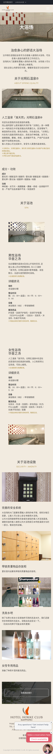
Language (19, 2)
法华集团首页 (8, 2)
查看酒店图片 (26, 693)
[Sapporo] (8, 8)
